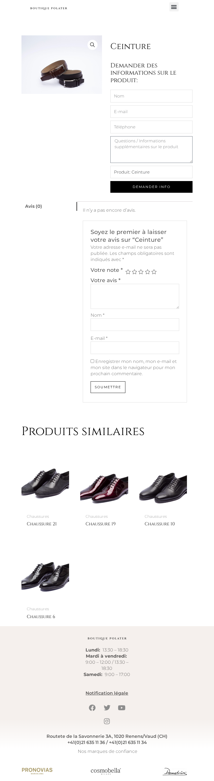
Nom (97, 315)
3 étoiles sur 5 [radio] (141, 271)
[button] (174, 6)
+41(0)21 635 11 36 (86, 742)
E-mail (99, 338)
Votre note (107, 270)
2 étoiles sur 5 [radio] (134, 271)
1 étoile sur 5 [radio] (128, 271)
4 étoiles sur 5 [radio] (147, 271)
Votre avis (106, 280)
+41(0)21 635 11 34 (128, 742)
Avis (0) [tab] (33, 206)
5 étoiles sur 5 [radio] (154, 271)
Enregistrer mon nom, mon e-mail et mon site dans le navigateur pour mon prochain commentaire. (134, 367)
